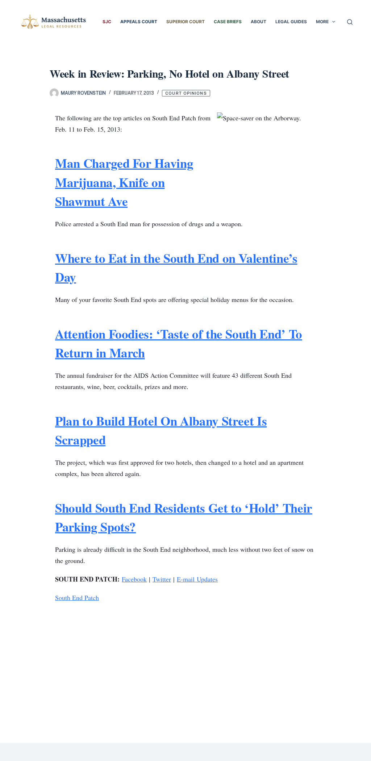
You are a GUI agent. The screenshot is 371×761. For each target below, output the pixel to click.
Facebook (134, 579)
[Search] (350, 22)
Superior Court (185, 21)
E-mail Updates (197, 579)
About (258, 21)
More (322, 21)
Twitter (162, 579)
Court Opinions (186, 93)
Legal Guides (291, 21)
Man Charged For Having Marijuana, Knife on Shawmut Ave (124, 182)
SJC (107, 21)
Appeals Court (138, 21)
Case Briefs (228, 21)
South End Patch (77, 597)
